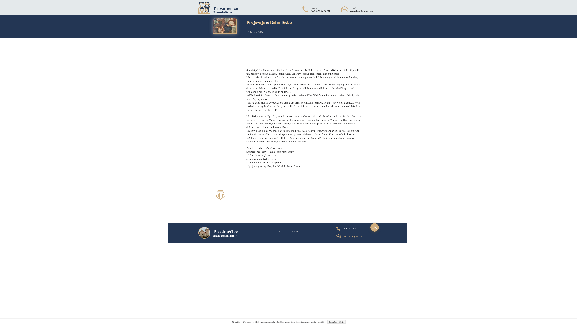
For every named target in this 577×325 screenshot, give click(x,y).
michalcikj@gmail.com (353, 236)
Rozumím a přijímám (336, 322)
